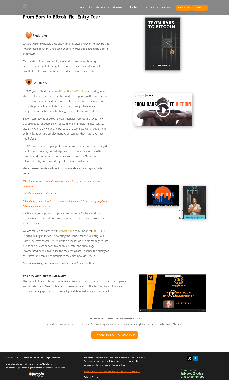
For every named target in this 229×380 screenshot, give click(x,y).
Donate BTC (200, 7)
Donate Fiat (184, 7)
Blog (90, 7)
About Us (117, 7)
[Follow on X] (189, 358)
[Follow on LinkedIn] (195, 358)
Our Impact (150, 7)
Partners (166, 7)
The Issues (101, 7)
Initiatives (133, 7)
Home (81, 7)
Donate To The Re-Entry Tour (114, 335)
